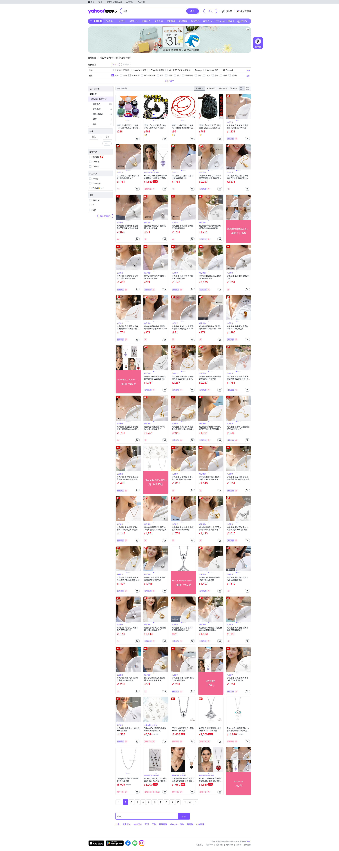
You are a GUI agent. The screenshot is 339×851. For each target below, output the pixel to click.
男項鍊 (190, 824)
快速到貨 (146, 21)
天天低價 (158, 21)
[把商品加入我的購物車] (137, 138)
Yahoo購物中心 (102, 11)
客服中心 (199, 844)
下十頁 (188, 802)
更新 (249, 841)
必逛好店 (183, 21)
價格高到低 (222, 88)
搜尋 (184, 816)
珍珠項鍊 (163, 824)
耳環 (147, 824)
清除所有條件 (105, 216)
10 (178, 802)
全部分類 (93, 94)
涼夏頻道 (171, 21)
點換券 (109, 21)
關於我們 (209, 844)
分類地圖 (247, 844)
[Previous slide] (117, 106)
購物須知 (219, 844)
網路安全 (229, 844)
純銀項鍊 (138, 824)
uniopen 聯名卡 (227, 21)
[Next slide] (139, 106)
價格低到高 (211, 88)
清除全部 (126, 64)
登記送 (122, 21)
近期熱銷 (233, 88)
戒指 (117, 824)
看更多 (206, 21)
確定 (107, 143)
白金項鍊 (200, 824)
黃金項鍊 (127, 824)
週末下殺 (195, 21)
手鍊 (154, 824)
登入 (210, 11)
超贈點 (244, 21)
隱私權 (238, 844)
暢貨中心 (134, 21)
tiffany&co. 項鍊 (177, 824)
